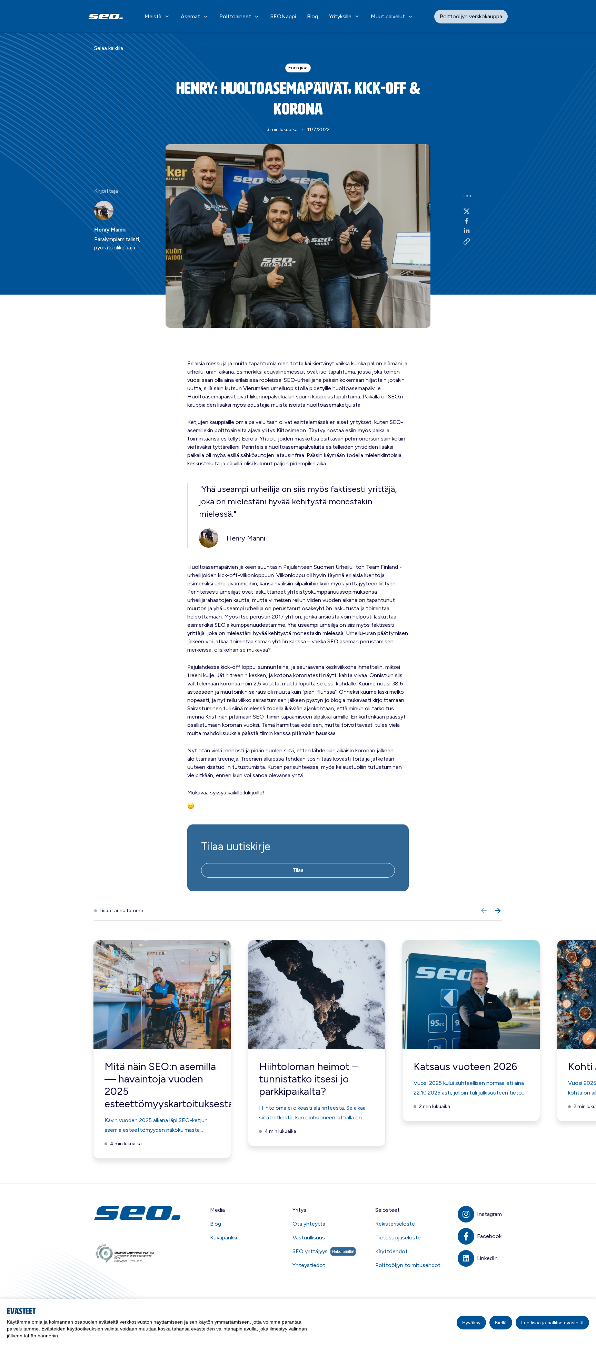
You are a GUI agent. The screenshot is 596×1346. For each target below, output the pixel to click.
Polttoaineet (235, 16)
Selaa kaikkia (108, 48)
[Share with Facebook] (466, 220)
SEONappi (283, 16)
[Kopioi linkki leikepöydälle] (466, 241)
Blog (312, 16)
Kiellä (501, 1322)
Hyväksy (471, 1322)
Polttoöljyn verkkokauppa (471, 16)
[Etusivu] (138, 1213)
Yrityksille (340, 16)
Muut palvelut (388, 16)
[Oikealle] (498, 911)
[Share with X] (466, 211)
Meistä (153, 16)
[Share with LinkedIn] (466, 230)
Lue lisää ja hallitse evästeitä (552, 1322)
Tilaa (298, 870)
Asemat (190, 16)
